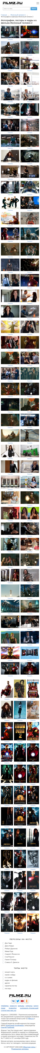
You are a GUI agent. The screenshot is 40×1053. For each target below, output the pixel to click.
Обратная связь (29, 1047)
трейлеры (5, 1006)
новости (13, 1006)
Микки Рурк (9, 951)
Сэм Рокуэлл (9, 957)
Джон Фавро (9, 946)
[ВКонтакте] (13, 1001)
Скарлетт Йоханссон (12, 954)
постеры (8, 988)
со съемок (8, 977)
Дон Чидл (8, 943)
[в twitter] (18, 1001)
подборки (13, 1008)
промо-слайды (10, 975)
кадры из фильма (11, 980)
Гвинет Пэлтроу (10, 959)
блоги (36, 1006)
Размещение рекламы (20, 1049)
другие (7, 983)
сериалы (29, 1006)
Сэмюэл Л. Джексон (12, 962)
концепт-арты (10, 972)
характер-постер (11, 986)
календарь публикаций (29, 1008)
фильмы (21, 1006)
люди (3, 1008)
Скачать (10, 39)
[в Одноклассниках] (26, 1001)
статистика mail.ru (8, 1010)
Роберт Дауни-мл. (11, 948)
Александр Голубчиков (15, 1025)
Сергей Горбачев (7, 1027)
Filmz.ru (31, 1018)
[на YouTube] (22, 1001)
